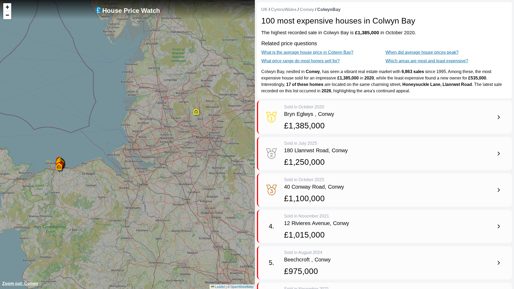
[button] (59, 167)
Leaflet (219, 286)
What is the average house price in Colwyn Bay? (307, 52)
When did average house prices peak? (422, 52)
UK (264, 9)
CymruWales (284, 9)
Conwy (307, 9)
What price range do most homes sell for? (300, 61)
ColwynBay (329, 9)
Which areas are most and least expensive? (427, 61)
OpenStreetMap (242, 286)
